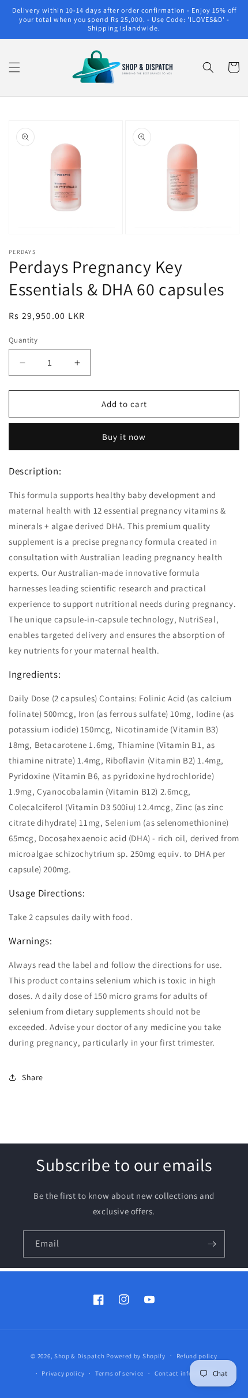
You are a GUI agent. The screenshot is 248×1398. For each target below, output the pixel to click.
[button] (14, 67)
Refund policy (196, 1356)
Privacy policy (63, 1373)
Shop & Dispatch (79, 1355)
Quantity (23, 340)
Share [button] (32, 1077)
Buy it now (124, 436)
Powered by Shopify (136, 1355)
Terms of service (119, 1373)
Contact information (186, 1373)
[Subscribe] (211, 1244)
